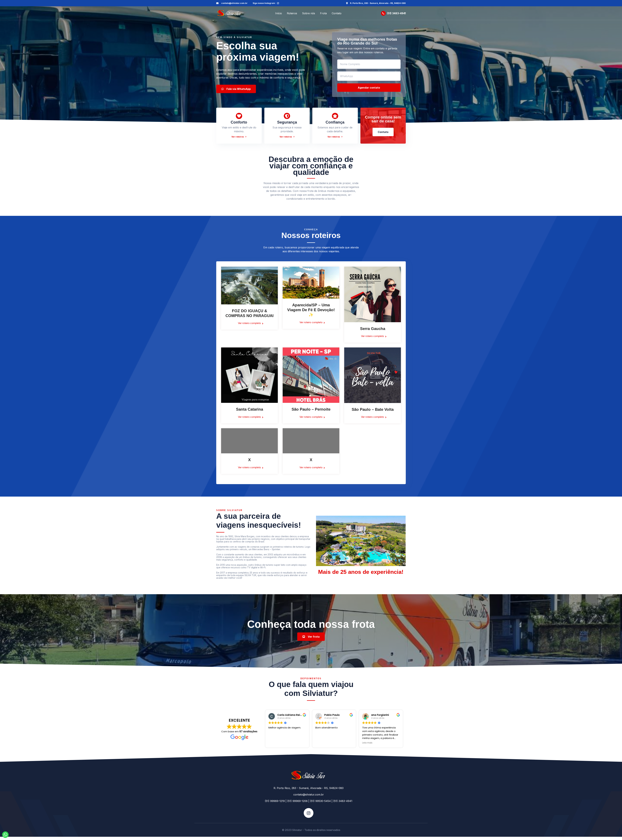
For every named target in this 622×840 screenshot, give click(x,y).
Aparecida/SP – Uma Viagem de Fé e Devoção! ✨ (311, 310)
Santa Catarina (249, 409)
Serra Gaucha (372, 328)
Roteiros (292, 13)
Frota (323, 13)
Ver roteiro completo (249, 323)
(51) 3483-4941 (396, 13)
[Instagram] (278, 3)
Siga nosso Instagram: (264, 3)
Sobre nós (308, 13)
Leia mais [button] (367, 742)
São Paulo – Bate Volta (373, 409)
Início (278, 13)
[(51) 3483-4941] (383, 13)
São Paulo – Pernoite (311, 409)
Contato (336, 13)
